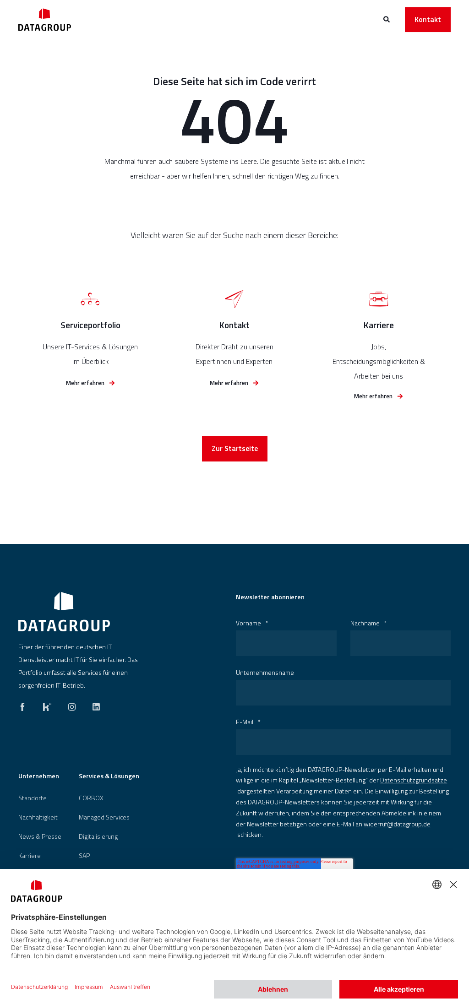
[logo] (64, 611)
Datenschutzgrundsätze (413, 780)
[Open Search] (387, 18)
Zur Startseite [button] (235, 448)
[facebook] (25, 704)
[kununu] (47, 704)
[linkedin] (93, 704)
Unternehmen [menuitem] (38, 777)
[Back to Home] (44, 19)
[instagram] (72, 704)
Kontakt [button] (427, 19)
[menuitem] (32, 798)
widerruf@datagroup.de (397, 824)
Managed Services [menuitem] (104, 817)
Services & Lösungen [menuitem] (109, 777)
